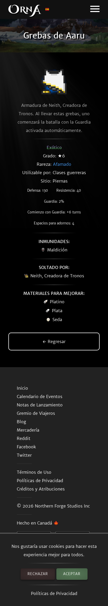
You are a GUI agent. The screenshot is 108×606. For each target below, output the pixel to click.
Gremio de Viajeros (36, 413)
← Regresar (54, 341)
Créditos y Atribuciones (41, 489)
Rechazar (38, 574)
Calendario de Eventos (39, 396)
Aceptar (71, 574)
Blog (21, 421)
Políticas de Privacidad (54, 593)
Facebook (26, 446)
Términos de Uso (34, 472)
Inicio (22, 388)
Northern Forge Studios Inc (62, 506)
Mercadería (28, 430)
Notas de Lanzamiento (40, 404)
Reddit (23, 438)
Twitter (24, 455)
